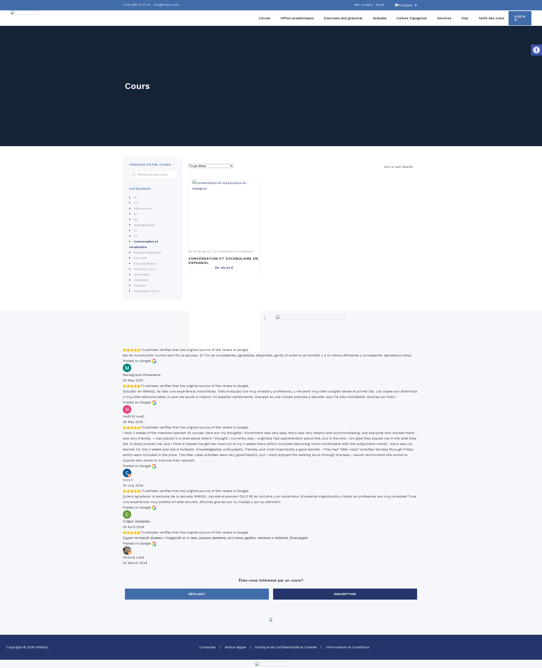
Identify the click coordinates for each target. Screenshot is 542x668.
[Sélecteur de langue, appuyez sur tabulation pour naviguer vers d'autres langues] (406, 5)
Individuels (141, 280)
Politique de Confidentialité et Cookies (286, 647)
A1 (135, 197)
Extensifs (140, 258)
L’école (264, 18)
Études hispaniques (147, 252)
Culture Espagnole (412, 18)
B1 (135, 214)
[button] (536, 49)
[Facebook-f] (507, 646)
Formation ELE (144, 269)
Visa (464, 18)
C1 (135, 230)
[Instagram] (495, 646)
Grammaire (141, 274)
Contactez (207, 647)
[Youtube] (530, 646)
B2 (136, 219)
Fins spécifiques (145, 263)
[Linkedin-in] (518, 646)
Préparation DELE (146, 291)
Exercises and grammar (343, 18)
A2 (135, 203)
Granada (379, 18)
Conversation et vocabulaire (235, 251)
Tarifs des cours (491, 18)
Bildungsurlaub (144, 225)
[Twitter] (483, 646)
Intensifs (140, 285)
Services (444, 18)
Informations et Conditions (347, 647)
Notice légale (235, 647)
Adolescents (142, 208)
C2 (135, 236)
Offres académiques (297, 18)
